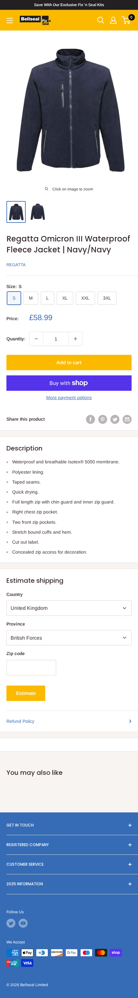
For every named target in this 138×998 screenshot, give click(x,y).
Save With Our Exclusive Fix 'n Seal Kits (69, 5)
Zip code (15, 653)
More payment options (69, 397)
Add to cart (69, 362)
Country (14, 594)
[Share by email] (127, 419)
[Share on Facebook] (90, 419)
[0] (126, 20)
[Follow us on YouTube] (23, 923)
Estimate (26, 693)
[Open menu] (9, 20)
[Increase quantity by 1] (75, 339)
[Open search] (100, 20)
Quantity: (15, 338)
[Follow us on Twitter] (10, 923)
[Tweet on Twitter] (114, 419)
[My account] (113, 20)
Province (15, 623)
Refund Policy (20, 721)
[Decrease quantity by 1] (36, 339)
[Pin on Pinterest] (102, 419)
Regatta (16, 264)
